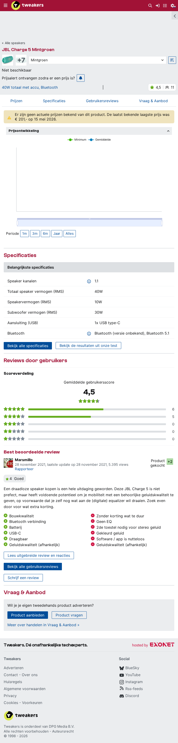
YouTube (132, 674)
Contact (11, 674)
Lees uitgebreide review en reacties (39, 555)
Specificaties (54, 100)
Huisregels (13, 681)
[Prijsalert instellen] (81, 78)
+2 (170, 461)
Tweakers (12, 726)
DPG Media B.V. (61, 726)
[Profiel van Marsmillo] (8, 463)
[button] (5, 5)
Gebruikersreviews (102, 100)
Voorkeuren (32, 702)
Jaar (56, 233)
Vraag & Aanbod (153, 100)
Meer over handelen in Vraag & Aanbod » (43, 624)
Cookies (11, 702)
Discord (132, 695)
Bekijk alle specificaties (27, 345)
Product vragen (69, 615)
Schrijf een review (23, 577)
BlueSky (132, 667)
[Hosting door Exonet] (153, 645)
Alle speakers (15, 43)
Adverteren (13, 667)
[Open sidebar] (175, 15)
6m (45, 233)
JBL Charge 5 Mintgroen (28, 49)
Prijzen (16, 100)
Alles (70, 233)
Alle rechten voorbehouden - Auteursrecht (39, 731)
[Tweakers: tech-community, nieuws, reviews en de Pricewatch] (27, 5)
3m (35, 233)
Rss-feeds (134, 688)
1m (24, 233)
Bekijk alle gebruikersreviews (32, 566)
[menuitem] (150, 5)
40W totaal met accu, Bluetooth (30, 87)
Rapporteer (24, 469)
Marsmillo (24, 459)
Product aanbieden (27, 615)
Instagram (134, 681)
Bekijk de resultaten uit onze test (88, 345)
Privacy (10, 695)
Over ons (30, 674)
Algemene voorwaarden (24, 688)
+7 (21, 60)
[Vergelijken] (172, 60)
